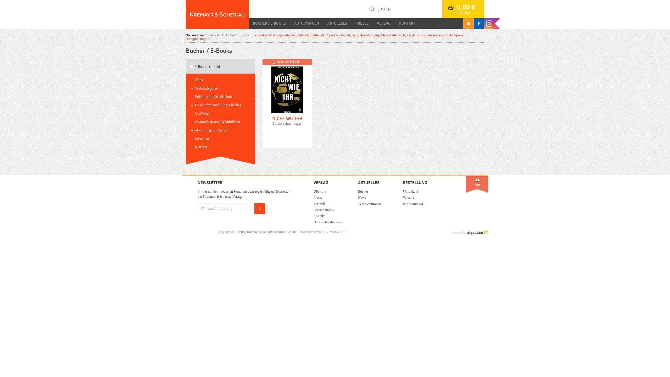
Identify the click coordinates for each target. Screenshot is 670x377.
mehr (287, 107)
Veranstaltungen (369, 204)
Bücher (363, 192)
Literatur (202, 139)
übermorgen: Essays (211, 130)
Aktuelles (337, 23)
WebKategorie (206, 89)
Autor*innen (306, 23)
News (362, 198)
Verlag (384, 23)
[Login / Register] (468, 23)
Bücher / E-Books (269, 23)
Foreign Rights (324, 210)
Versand (408, 198)
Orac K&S (217, 14)
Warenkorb (411, 192)
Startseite (213, 35)
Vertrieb (319, 204)
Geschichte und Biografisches (218, 105)
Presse (361, 23)
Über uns (320, 192)
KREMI (201, 147)
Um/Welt (202, 114)
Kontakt (407, 23)
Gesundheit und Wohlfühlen (217, 122)
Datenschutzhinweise (328, 222)
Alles (199, 80)
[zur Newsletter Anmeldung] (259, 213)
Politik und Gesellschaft (213, 97)
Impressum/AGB (415, 204)
